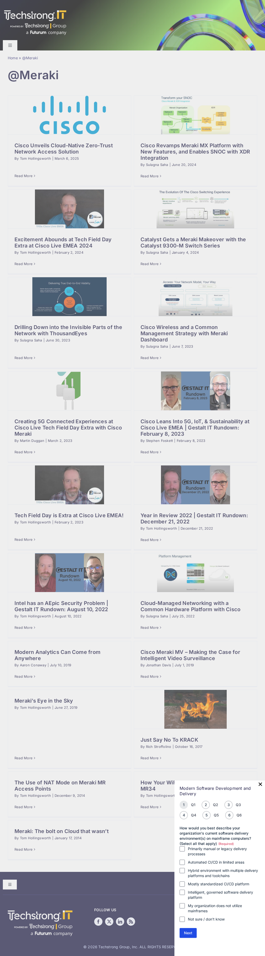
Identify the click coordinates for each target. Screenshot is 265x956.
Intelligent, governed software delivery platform (220, 895)
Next (188, 933)
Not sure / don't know (206, 919)
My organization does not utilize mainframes (215, 908)
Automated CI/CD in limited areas (216, 862)
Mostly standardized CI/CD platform (218, 884)
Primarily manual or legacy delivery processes (217, 851)
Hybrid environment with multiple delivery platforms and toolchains (223, 873)
